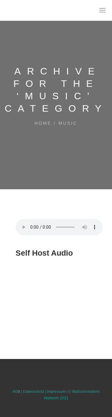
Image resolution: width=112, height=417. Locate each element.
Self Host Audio (44, 253)
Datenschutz (33, 391)
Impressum (56, 391)
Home (43, 123)
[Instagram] (49, 382)
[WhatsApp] (62, 382)
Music (67, 123)
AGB (16, 391)
